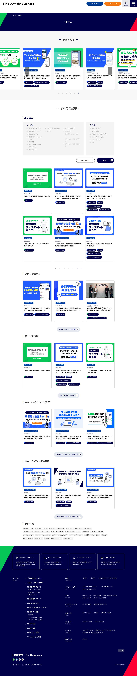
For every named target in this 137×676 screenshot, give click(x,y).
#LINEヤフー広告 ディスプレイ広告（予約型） (36, 532)
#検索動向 (86, 532)
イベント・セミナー (71, 588)
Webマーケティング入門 (99, 134)
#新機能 (47, 538)
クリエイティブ (96, 140)
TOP (122, 650)
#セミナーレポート (56, 538)
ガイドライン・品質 (97, 137)
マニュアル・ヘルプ (88, 630)
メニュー (133, 5)
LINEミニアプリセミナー (107, 587)
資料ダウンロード (71, 605)
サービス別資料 (87, 604)
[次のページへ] (77, 268)
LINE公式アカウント (35, 128)
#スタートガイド (68, 538)
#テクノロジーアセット (76, 535)
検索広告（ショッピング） (71, 135)
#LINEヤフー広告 (28, 529)
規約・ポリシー (16, 665)
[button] (27, 71)
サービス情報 (95, 131)
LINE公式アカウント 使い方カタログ (108, 578)
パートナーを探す (87, 622)
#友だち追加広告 (28, 538)
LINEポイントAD (33, 632)
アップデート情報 (106, 613)
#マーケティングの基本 (96, 532)
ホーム (14, 15)
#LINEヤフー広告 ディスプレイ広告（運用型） (79, 529)
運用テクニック (96, 128)
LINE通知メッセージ (35, 131)
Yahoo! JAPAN (26, 665)
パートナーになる (99, 622)
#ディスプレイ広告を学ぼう (60, 535)
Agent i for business (35, 583)
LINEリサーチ (33, 150)
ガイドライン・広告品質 (100, 598)
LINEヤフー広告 (70, 128)
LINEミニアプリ (33, 134)
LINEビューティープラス (34, 590)
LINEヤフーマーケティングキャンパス (105, 630)
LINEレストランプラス (34, 592)
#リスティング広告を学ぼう (42, 535)
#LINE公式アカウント (57, 532)
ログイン (126, 5)
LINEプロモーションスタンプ (35, 138)
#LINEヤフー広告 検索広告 (56, 529)
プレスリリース (87, 613)
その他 (49, 131)
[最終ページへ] (81, 268)
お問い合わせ (95, 4)
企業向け (85, 578)
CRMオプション (32, 595)
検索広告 (67, 131)
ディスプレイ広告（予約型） (72, 145)
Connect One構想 (34, 637)
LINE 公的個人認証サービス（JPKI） (35, 146)
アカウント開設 (112, 4)
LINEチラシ (31, 628)
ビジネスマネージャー (53, 128)
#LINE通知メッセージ (41, 529)
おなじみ (85, 639)
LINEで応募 (31, 624)
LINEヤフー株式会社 (36, 665)
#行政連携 (104, 535)
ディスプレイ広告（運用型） (72, 140)
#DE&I (79, 532)
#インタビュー (39, 538)
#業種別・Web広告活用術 (91, 535)
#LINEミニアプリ (70, 532)
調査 (93, 143)
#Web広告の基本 (28, 535)
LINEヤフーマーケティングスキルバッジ (93, 633)
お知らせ (96, 613)
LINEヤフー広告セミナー (89, 589)
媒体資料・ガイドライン (100, 604)
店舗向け (93, 578)
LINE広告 (31, 142)
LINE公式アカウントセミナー (90, 587)
